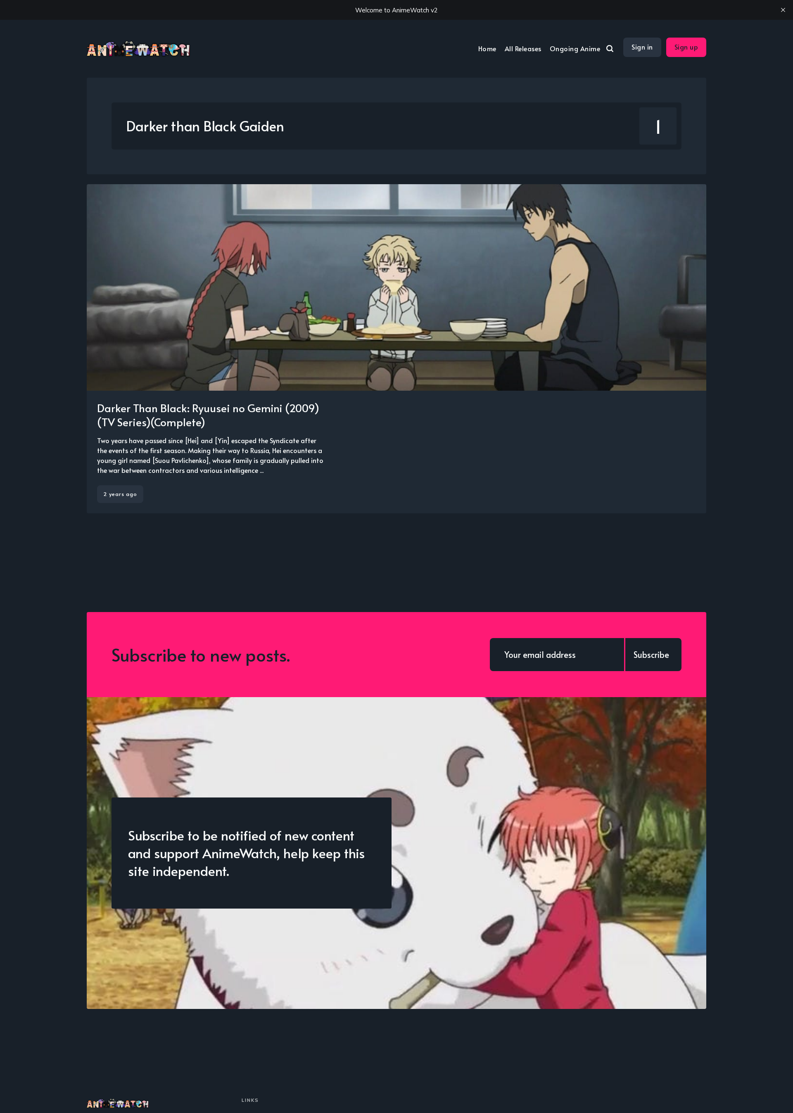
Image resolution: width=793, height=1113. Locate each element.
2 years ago (120, 494)
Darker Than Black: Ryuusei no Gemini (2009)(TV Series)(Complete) (208, 414)
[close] (783, 10)
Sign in (642, 46)
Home (487, 48)
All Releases (523, 48)
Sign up (686, 46)
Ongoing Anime (575, 48)
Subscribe (651, 654)
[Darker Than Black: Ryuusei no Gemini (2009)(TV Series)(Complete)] (396, 348)
